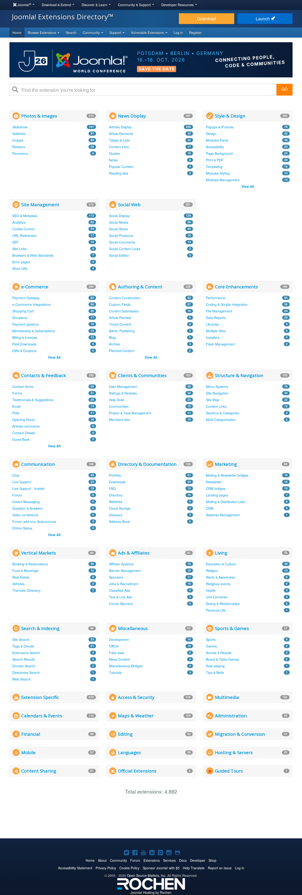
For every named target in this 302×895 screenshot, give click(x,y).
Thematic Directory (26, 590)
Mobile (28, 752)
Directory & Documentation (147, 464)
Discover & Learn (95, 4)
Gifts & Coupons (24, 350)
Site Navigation (217, 393)
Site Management (40, 204)
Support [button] (115, 32)
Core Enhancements (236, 287)
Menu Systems (217, 386)
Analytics (18, 222)
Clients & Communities (142, 375)
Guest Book (21, 439)
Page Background (219, 153)
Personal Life (216, 610)
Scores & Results (218, 652)
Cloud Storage (119, 508)
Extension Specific (40, 697)
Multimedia (227, 697)
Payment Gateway (26, 297)
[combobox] (147, 90)
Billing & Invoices (24, 337)
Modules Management (222, 179)
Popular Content (121, 166)
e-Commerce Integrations (31, 304)
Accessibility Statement (75, 868)
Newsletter (214, 481)
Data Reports (216, 317)
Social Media (118, 222)
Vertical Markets (38, 553)
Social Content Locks (124, 248)
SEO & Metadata (24, 215)
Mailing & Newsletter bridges (227, 475)
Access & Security (136, 697)
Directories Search (26, 672)
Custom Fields (119, 304)
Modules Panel (217, 140)
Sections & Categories (222, 413)
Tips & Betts (215, 672)
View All (247, 186)
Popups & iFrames (220, 127)
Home (17, 32)
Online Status (22, 528)
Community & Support (135, 4)
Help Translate (194, 868)
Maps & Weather (136, 716)
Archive (114, 344)
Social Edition (119, 255)
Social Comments (122, 242)
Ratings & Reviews (123, 393)
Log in (178, 32)
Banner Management (125, 570)
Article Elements (121, 133)
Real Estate (20, 577)
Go (284, 89)
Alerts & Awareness (220, 577)
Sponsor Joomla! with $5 (161, 868)
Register (195, 32)
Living (221, 553)
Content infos (119, 146)
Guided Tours (229, 771)
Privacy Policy (106, 868)
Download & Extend (57, 4)
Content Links (216, 406)
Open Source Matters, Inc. (146, 875)
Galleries (18, 133)
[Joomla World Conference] (151, 59)
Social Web (129, 204)
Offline (114, 646)
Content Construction (125, 297)
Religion (212, 570)
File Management (219, 311)
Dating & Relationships (223, 603)
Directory (115, 495)
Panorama (20, 153)
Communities (119, 406)
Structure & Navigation (239, 375)
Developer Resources (178, 4)
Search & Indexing (40, 628)
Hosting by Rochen (151, 892)
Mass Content (119, 659)
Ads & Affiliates (134, 553)
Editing (125, 734)
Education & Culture (221, 564)
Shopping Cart (23, 311)
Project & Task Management (130, 413)
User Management (123, 386)
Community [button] (92, 32)
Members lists (119, 419)
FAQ (112, 488)
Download (206, 18)
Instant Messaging (26, 501)
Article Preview (120, 317)
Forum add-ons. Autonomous (34, 521)
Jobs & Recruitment (123, 583)
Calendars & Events (41, 716)
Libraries (212, 324)
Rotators (18, 146)
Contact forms (22, 386)
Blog (112, 337)
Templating (214, 166)
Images (17, 140)
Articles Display (120, 127)
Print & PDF (214, 160)
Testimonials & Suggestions (32, 399)
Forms (17, 393)
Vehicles (18, 583)
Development (119, 639)
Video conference (25, 515)
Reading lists (118, 173)
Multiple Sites (216, 330)
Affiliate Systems (121, 564)
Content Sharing (38, 771)
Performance (215, 297)
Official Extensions (137, 771)
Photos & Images (39, 116)
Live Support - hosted (28, 488)
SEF (15, 242)
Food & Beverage (25, 570)
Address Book (119, 521)
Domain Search (23, 666)
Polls (15, 413)
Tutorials (115, 672)
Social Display (119, 215)
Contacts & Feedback (43, 375)
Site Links (19, 248)
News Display (132, 116)
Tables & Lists (119, 140)
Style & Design (230, 116)
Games (211, 646)
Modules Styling (218, 173)
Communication (38, 464)
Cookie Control (23, 229)
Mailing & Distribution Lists (225, 501)
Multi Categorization (221, 419)
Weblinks (115, 501)
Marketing (226, 464)
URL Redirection (24, 235)
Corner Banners (121, 603)
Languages (129, 752)
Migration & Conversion (240, 734)
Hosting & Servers (234, 752)
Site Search (20, 639)
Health (211, 590)
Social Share (118, 229)
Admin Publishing (122, 330)
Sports (211, 639)
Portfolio (115, 475)
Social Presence (121, 235)
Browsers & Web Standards (32, 255)
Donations (19, 317)
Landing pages (217, 495)
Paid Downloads (24, 344)
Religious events (218, 583)
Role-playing (215, 666)
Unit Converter (217, 597)
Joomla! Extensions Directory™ (62, 16)
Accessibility (215, 146)
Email (16, 406)
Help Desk (116, 399)
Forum (17, 495)
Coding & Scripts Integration (227, 304)
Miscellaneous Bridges (126, 666)
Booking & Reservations (30, 564)
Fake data (116, 652)
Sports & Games (232, 628)
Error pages (21, 262)
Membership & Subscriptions (33, 330)
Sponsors (116, 577)
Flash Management (220, 344)
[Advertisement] (248, 228)
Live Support (21, 481)
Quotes (114, 153)
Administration (231, 716)
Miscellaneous (133, 628)
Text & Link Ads (120, 597)
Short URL (20, 268)
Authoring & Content (140, 287)
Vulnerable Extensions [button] (148, 32)
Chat (15, 475)
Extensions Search (26, 652)
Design (211, 133)
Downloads (117, 481)
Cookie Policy (129, 868)
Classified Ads (119, 590)
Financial (30, 734)
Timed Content (120, 324)
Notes (113, 160)
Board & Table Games (222, 659)
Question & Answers (27, 508)
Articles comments (26, 426)
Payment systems (25, 324)
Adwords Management (223, 515)
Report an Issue (220, 868)
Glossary (115, 515)
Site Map (212, 399)
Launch (263, 18)
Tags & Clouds (23, 646)
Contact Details (23, 432)
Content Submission (124, 311)
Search (71, 32)
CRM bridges (216, 488)
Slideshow (19, 127)
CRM (210, 508)
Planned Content (121, 350)
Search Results (23, 659)
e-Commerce (34, 287)
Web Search (21, 679)
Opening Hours (23, 419)
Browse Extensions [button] (42, 32)
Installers (212, 337)
